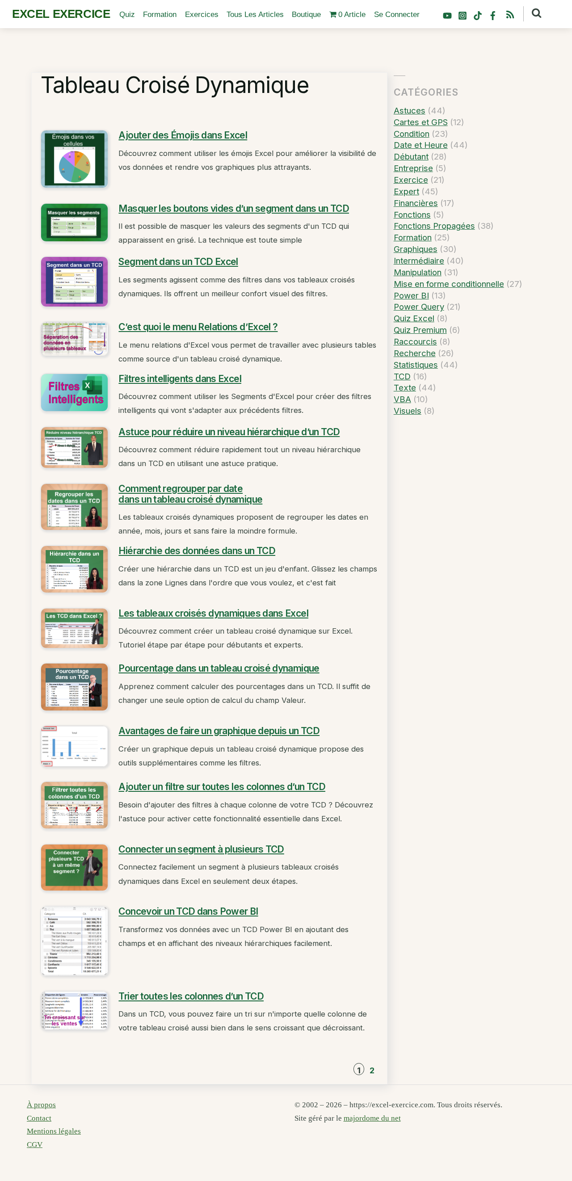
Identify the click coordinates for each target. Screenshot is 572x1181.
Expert (406, 191)
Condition (411, 134)
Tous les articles (255, 14)
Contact (39, 1118)
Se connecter (397, 14)
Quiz (127, 14)
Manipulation (418, 272)
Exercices (202, 14)
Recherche (415, 353)
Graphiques (415, 249)
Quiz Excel (414, 318)
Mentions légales (54, 1131)
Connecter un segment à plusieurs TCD (201, 849)
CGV (34, 1144)
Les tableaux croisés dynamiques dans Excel (213, 613)
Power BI (411, 295)
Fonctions (412, 214)
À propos (41, 1105)
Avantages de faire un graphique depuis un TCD (219, 730)
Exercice (411, 180)
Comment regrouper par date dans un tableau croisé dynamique (190, 494)
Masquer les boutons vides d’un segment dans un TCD (233, 208)
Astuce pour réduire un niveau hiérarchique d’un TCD (229, 431)
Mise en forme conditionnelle (449, 284)
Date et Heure (421, 145)
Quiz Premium (420, 330)
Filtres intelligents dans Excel (179, 378)
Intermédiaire (419, 260)
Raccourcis (415, 341)
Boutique (306, 14)
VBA (402, 399)
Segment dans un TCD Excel (178, 261)
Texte (405, 387)
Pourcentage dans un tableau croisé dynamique (218, 668)
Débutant (411, 156)
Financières (416, 203)
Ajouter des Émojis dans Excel (182, 135)
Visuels (407, 411)
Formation (160, 14)
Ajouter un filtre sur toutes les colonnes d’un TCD (221, 786)
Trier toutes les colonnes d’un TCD (191, 996)
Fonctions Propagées (434, 226)
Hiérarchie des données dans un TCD (196, 550)
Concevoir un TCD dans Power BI (188, 911)
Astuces (409, 110)
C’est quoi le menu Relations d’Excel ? (198, 326)
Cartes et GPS (421, 122)
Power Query (419, 306)
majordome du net (372, 1118)
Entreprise (413, 168)
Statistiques (416, 365)
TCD (402, 376)
